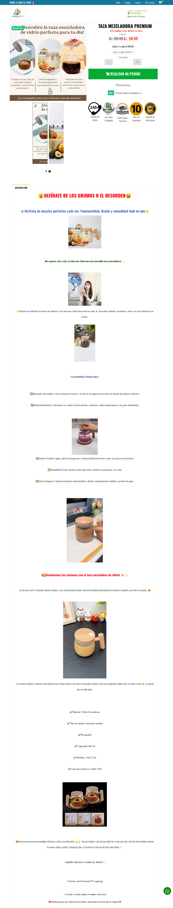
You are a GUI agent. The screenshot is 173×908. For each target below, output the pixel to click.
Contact (138, 2)
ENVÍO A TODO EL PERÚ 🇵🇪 (22, 2)
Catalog (128, 2)
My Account (149, 2)
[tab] (21, 187)
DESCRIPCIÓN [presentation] (21, 187)
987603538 (135, 13)
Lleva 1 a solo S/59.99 (123, 46)
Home (118, 2)
